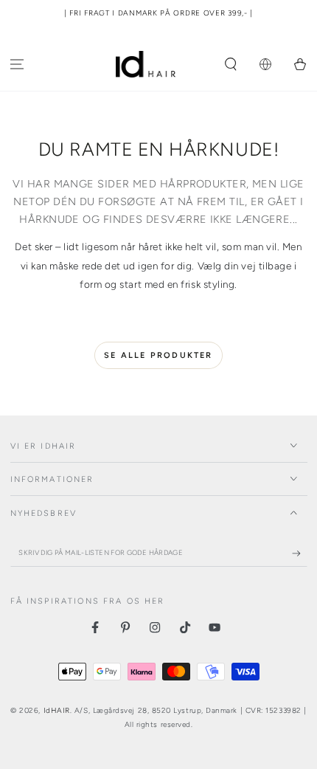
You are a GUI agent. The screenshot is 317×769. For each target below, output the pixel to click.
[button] (231, 64)
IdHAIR (56, 710)
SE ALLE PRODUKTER (158, 355)
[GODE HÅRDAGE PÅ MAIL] (299, 553)
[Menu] (17, 64)
